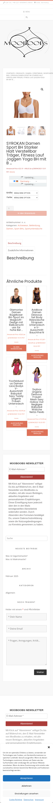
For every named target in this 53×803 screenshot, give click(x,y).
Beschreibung (14, 243)
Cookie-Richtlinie (15, 799)
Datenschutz (28, 799)
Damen (28, 73)
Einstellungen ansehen (26, 793)
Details (12, 172)
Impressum (39, 799)
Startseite (10, 73)
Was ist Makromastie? (16, 559)
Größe (9, 192)
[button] (48, 747)
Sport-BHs (19, 228)
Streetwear (37, 73)
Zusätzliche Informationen (20, 250)
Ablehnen (27, 785)
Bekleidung (34, 225)
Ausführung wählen (37, 356)
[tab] (14, 243)
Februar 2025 (12, 576)
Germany (24, 181)
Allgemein (10, 592)
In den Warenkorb (26, 213)
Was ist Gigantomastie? (17, 556)
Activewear (23, 225)
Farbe (9, 197)
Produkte (20, 73)
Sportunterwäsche (33, 228)
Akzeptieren (26, 778)
